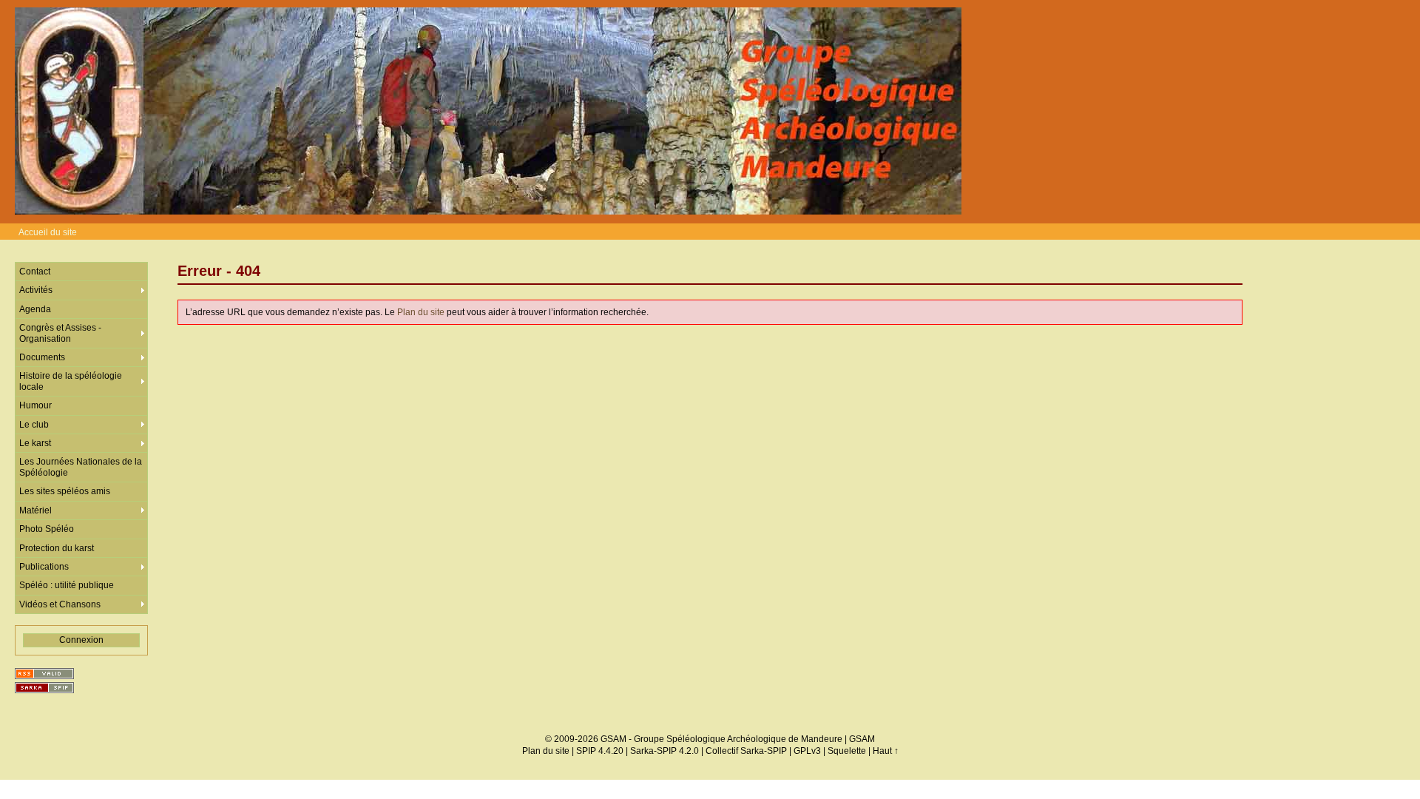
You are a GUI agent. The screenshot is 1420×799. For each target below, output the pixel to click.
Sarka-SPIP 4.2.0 (664, 751)
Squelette (847, 751)
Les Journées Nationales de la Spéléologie (80, 466)
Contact (34, 271)
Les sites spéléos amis (64, 491)
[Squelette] (44, 687)
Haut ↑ (886, 751)
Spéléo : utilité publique (66, 585)
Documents (42, 357)
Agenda (35, 309)
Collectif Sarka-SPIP (746, 751)
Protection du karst (56, 548)
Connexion (81, 640)
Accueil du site (47, 232)
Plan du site (420, 312)
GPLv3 (807, 751)
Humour (35, 405)
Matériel (35, 510)
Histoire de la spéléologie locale (70, 381)
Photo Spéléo (46, 529)
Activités (36, 290)
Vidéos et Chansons (60, 604)
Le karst (35, 443)
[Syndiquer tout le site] (44, 673)
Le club (34, 424)
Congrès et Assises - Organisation (60, 333)
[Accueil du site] (488, 111)
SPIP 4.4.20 (599, 751)
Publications (44, 567)
